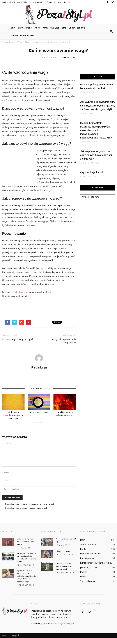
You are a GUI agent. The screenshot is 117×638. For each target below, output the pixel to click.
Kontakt (67, 2)
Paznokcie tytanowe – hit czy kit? (66, 540)
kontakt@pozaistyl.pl (63, 623)
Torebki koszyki (87, 581)
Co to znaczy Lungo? (38, 412)
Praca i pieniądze (51, 28)
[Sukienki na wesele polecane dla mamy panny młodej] (47, 566)
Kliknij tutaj (24, 292)
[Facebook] (107, 2)
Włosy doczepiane (63, 551)
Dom (13, 28)
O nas (49, 2)
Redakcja (39, 367)
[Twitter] (112, 2)
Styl (64, 28)
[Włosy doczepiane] (47, 554)
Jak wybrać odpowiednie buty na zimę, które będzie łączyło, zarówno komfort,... (27, 557)
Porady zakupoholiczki (22, 35)
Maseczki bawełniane (90, 553)
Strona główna (38, 2)
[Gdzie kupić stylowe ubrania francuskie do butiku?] (8, 542)
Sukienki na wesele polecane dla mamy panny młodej (64, 566)
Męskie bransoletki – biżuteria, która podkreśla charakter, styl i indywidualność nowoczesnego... (26, 576)
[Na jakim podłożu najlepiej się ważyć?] (64, 402)
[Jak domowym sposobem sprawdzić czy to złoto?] (13, 402)
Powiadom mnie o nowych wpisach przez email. (26, 508)
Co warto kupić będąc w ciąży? (17, 339)
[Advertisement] (17, 165)
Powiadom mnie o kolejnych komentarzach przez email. (29, 504)
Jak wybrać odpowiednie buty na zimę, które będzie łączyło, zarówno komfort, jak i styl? (97, 105)
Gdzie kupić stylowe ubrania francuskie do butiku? (25, 541)
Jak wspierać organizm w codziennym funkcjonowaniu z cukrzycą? (96, 155)
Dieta (20, 28)
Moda (37, 28)
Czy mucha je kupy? (91, 172)
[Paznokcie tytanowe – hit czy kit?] (47, 542)
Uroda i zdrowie (77, 28)
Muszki (83, 571)
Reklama (57, 2)
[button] (111, 31)
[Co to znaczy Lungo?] (39, 402)
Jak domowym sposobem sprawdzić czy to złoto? (13, 415)
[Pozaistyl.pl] (58, 14)
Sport (29, 28)
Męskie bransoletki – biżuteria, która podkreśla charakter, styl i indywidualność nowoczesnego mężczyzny (96, 130)
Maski (83, 576)
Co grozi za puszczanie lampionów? (64, 341)
